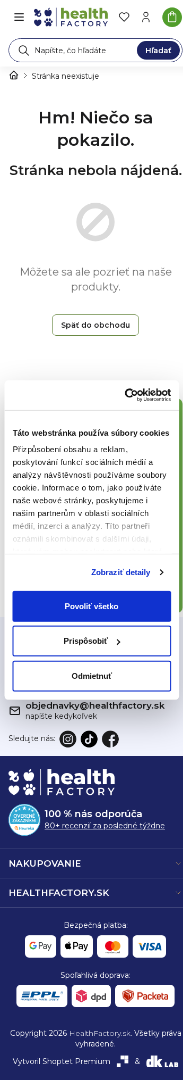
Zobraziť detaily (121, 572)
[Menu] (19, 17)
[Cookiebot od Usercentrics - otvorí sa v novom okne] (128, 395)
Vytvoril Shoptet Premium (61, 1061)
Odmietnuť (92, 675)
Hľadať (158, 50)
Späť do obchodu (95, 325)
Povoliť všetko (91, 605)
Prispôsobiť (86, 640)
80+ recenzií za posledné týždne (105, 825)
